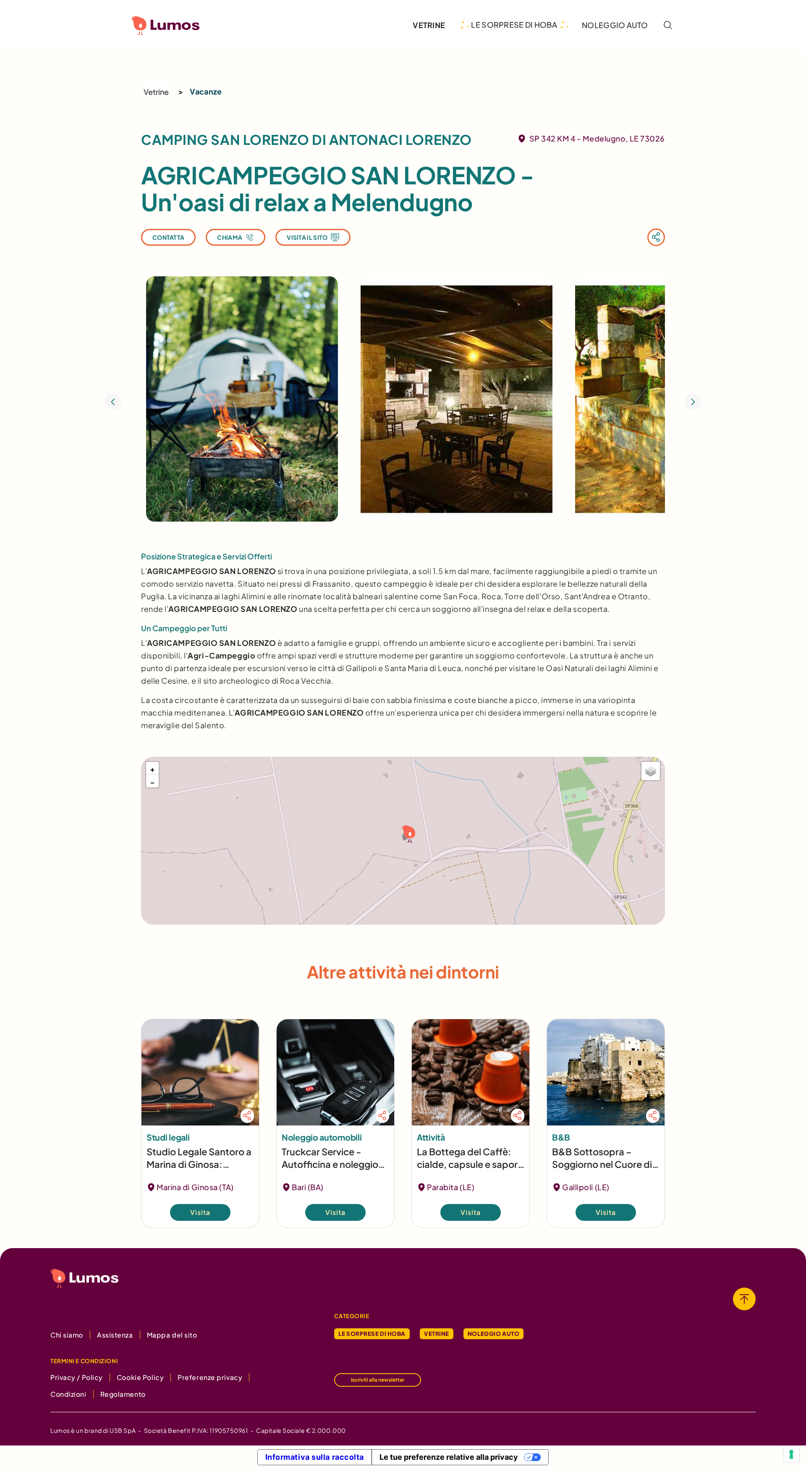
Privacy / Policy (76, 1377)
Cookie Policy (140, 1377)
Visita (200, 1212)
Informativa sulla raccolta (314, 1457)
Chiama (229, 237)
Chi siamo (66, 1335)
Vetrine (156, 92)
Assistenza (115, 1335)
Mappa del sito (172, 1335)
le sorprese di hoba (514, 24)
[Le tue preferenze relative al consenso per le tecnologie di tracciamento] (791, 1454)
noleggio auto (615, 25)
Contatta (168, 237)
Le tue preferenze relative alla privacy (448, 1457)
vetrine (429, 25)
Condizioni (68, 1394)
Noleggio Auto (493, 1333)
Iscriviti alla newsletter (377, 1380)
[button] (407, 833)
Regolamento (123, 1394)
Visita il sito (307, 237)
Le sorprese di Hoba (372, 1333)
